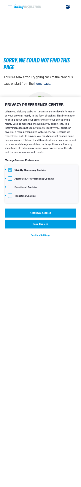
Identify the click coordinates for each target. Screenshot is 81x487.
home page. (42, 83)
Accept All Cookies (40, 212)
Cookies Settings (40, 235)
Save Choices (40, 223)
